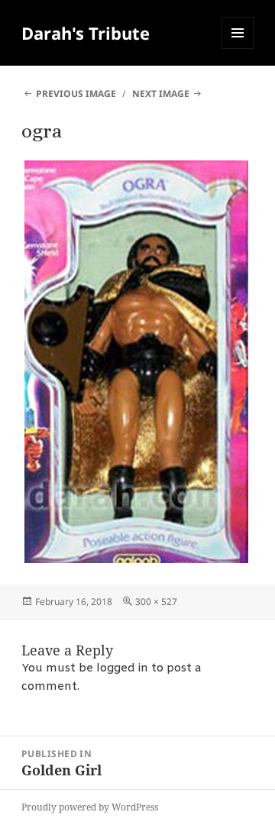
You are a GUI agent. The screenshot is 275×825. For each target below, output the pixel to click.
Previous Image (76, 93)
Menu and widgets (238, 48)
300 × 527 (156, 601)
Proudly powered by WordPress (89, 807)
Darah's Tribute (85, 32)
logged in (122, 668)
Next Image (160, 93)
